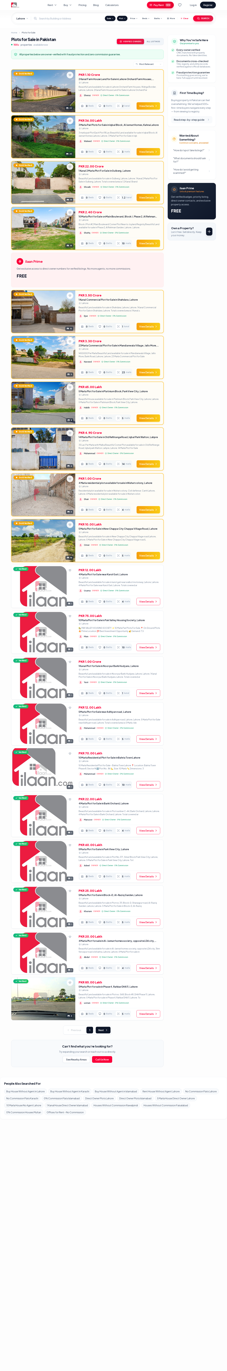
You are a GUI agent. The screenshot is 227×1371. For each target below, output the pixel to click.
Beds (144, 18)
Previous (76, 1030)
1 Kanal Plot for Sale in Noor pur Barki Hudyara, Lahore (109, 665)
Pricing (82, 4)
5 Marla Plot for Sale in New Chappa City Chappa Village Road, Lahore (118, 528)
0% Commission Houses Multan (23, 1112)
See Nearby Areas (76, 1059)
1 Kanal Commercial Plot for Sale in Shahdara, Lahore (108, 299)
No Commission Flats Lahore (201, 1091)
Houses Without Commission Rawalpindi (116, 1105)
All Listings (153, 41)
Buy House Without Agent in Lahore (25, 1091)
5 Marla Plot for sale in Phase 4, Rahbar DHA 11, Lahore (108, 986)
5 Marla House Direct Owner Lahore (176, 1098)
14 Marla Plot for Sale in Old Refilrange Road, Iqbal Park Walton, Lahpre (118, 437)
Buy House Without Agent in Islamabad (116, 1091)
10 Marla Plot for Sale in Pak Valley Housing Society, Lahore (112, 620)
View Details (146, 105)
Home (14, 32)
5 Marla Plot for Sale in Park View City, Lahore (104, 849)
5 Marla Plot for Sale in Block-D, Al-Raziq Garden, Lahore (111, 894)
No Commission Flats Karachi (22, 1098)
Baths (157, 18)
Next (101, 1030)
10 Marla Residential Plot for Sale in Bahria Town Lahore (109, 757)
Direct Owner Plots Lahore (99, 1098)
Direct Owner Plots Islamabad (135, 1098)
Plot (121, 18)
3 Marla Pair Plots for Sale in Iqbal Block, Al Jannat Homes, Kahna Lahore (119, 124)
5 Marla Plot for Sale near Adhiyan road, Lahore (105, 711)
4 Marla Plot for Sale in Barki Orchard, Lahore (104, 803)
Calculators (112, 4)
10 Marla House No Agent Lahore (23, 1105)
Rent (50, 4)
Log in (193, 4)
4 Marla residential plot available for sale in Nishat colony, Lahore (115, 482)
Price (132, 18)
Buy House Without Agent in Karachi (69, 1091)
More (172, 18)
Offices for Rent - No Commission (65, 1112)
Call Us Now (102, 1059)
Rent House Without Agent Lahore (161, 1091)
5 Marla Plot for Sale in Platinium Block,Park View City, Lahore (113, 391)
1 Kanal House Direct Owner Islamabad (67, 1105)
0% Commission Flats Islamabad (62, 1098)
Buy (65, 4)
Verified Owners (132, 41)
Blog (96, 4)
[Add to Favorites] (70, 75)
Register (208, 4)
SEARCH (205, 18)
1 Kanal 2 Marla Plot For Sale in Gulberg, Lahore (105, 170)
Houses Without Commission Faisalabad (166, 1105)
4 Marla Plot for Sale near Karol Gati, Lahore (103, 574)
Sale (109, 18)
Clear (185, 18)
